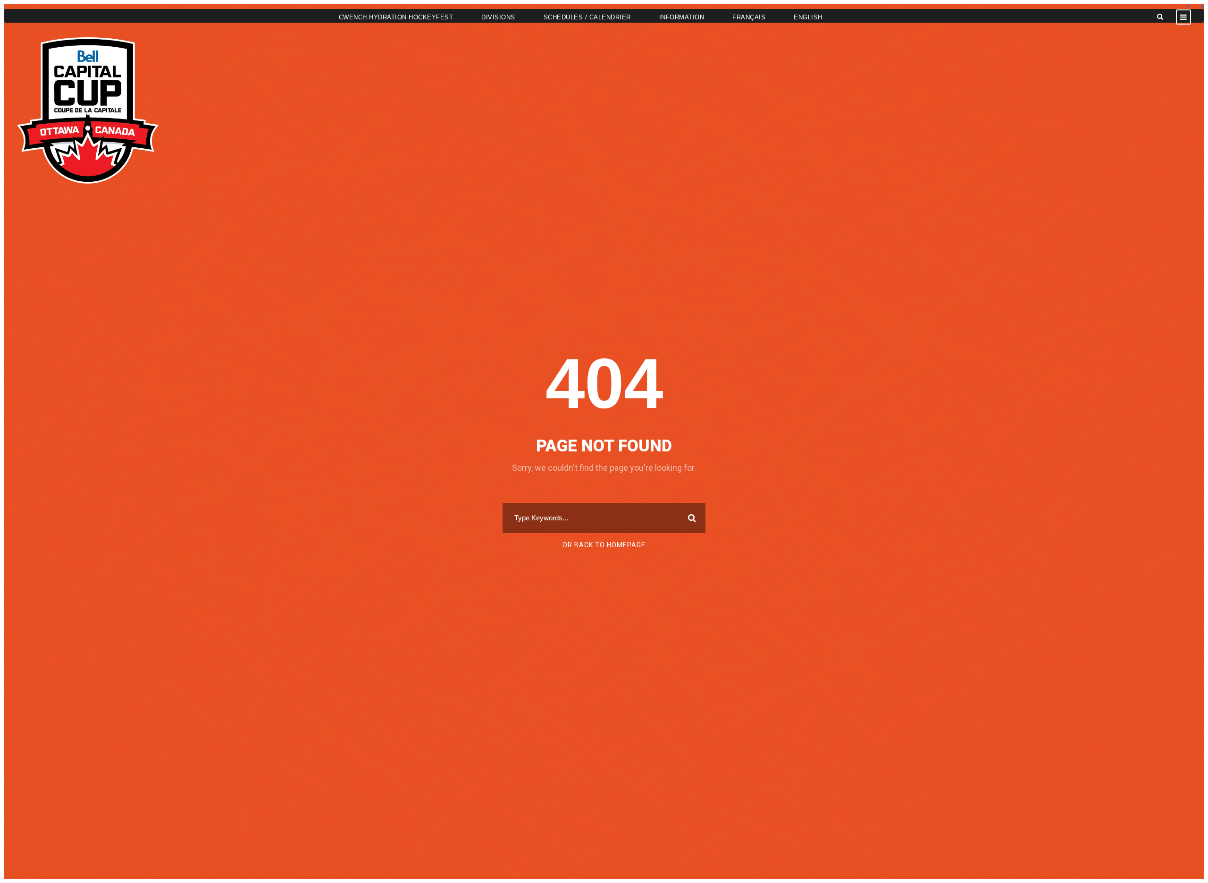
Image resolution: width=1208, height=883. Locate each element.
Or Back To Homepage (604, 545)
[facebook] (1188, 6)
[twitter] (1202, 6)
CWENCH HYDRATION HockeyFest (396, 17)
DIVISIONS (498, 17)
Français (748, 17)
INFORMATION (682, 17)
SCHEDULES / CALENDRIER (587, 17)
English (808, 17)
